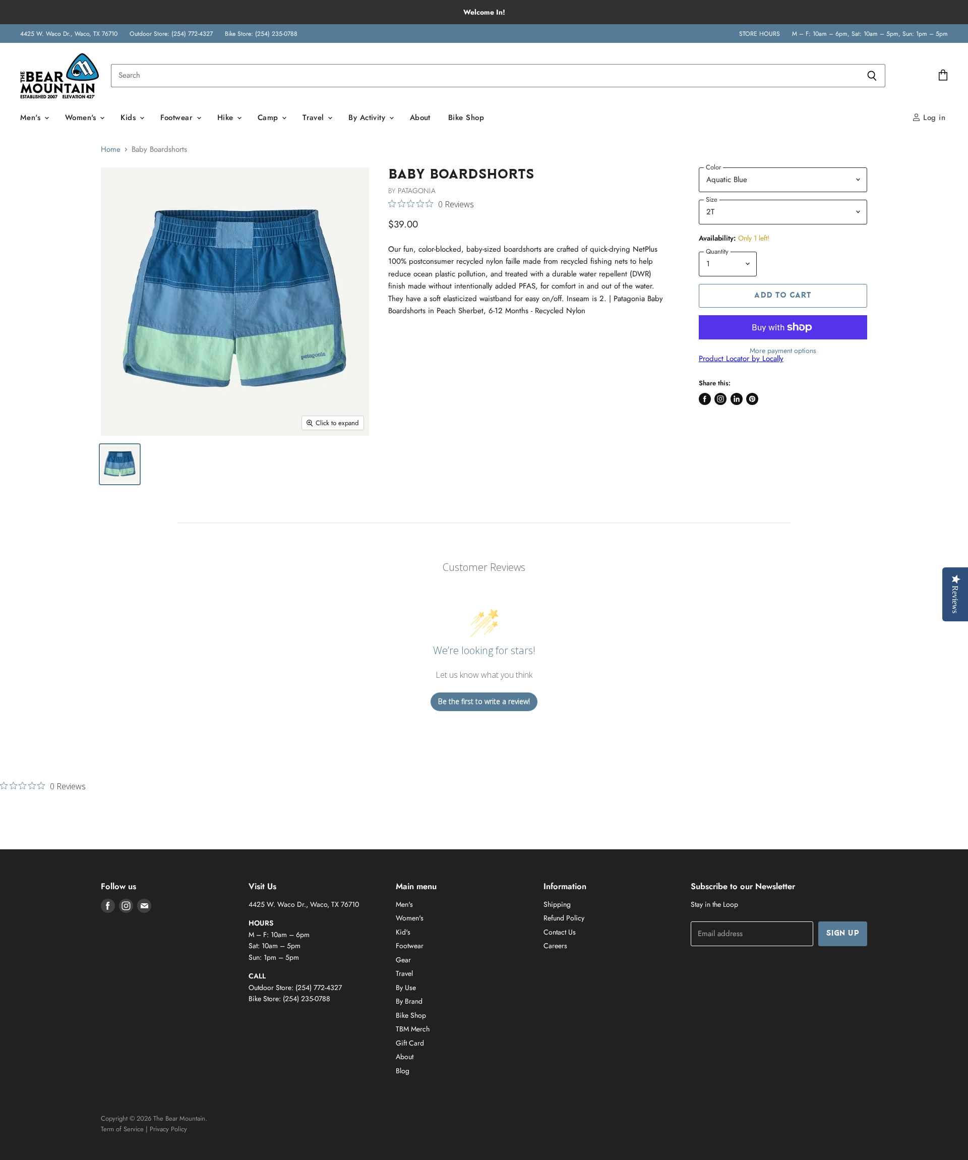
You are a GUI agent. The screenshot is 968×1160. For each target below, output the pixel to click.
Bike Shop (466, 117)
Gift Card (410, 1043)
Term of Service (122, 1129)
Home (110, 149)
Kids (129, 117)
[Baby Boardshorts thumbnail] (120, 464)
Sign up (842, 934)
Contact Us (559, 932)
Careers (555, 946)
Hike (226, 117)
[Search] (872, 75)
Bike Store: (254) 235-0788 (261, 33)
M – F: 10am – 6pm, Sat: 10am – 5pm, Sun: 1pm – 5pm (870, 33)
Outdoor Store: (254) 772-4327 (171, 33)
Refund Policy (563, 918)
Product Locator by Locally (741, 358)
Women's (82, 117)
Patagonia (416, 191)
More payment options (783, 350)
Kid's (403, 932)
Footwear (178, 117)
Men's (31, 117)
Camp (269, 117)
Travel (314, 117)
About (420, 117)
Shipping (557, 904)
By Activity (368, 117)
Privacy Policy (168, 1129)
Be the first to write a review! (484, 701)
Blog (402, 1071)
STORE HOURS (759, 33)
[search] (485, 75)
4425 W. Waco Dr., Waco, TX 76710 (68, 33)
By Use (406, 987)
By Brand (409, 1001)
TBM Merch (413, 1029)
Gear (403, 960)
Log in (933, 117)
